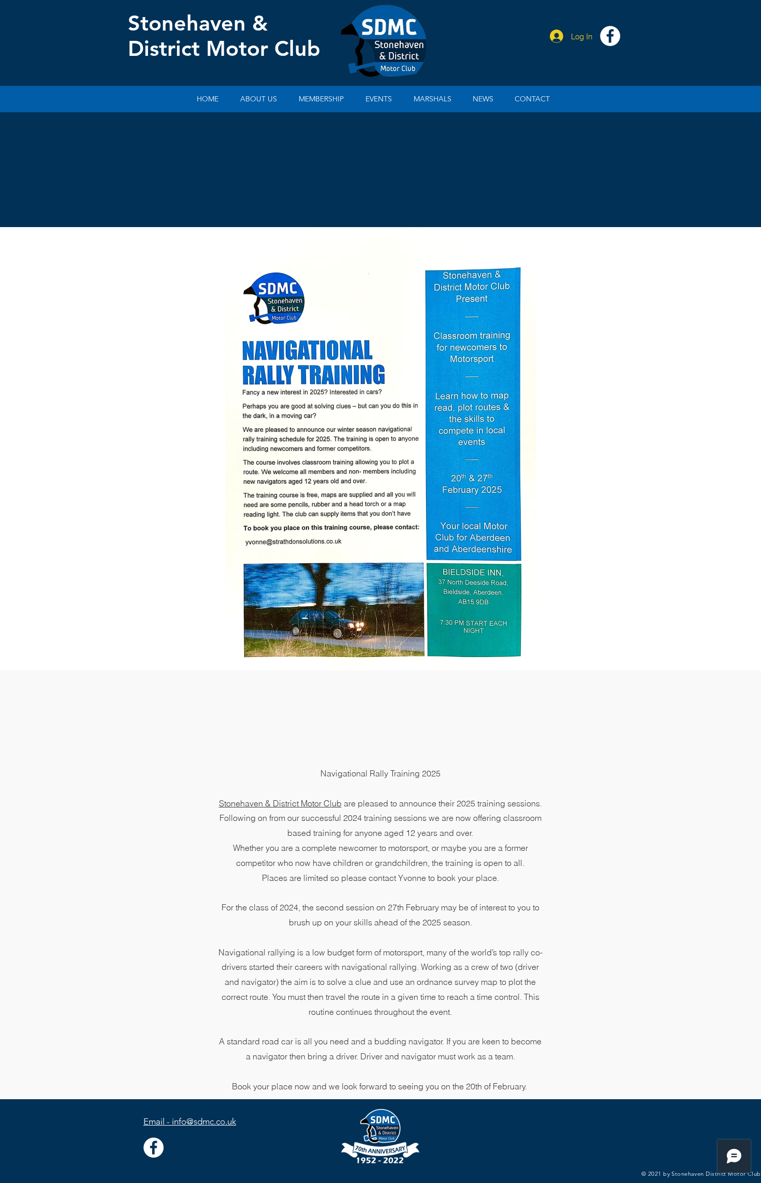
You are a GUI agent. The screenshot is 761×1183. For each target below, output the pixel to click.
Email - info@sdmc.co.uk (189, 1121)
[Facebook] (610, 36)
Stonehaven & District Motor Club (280, 803)
